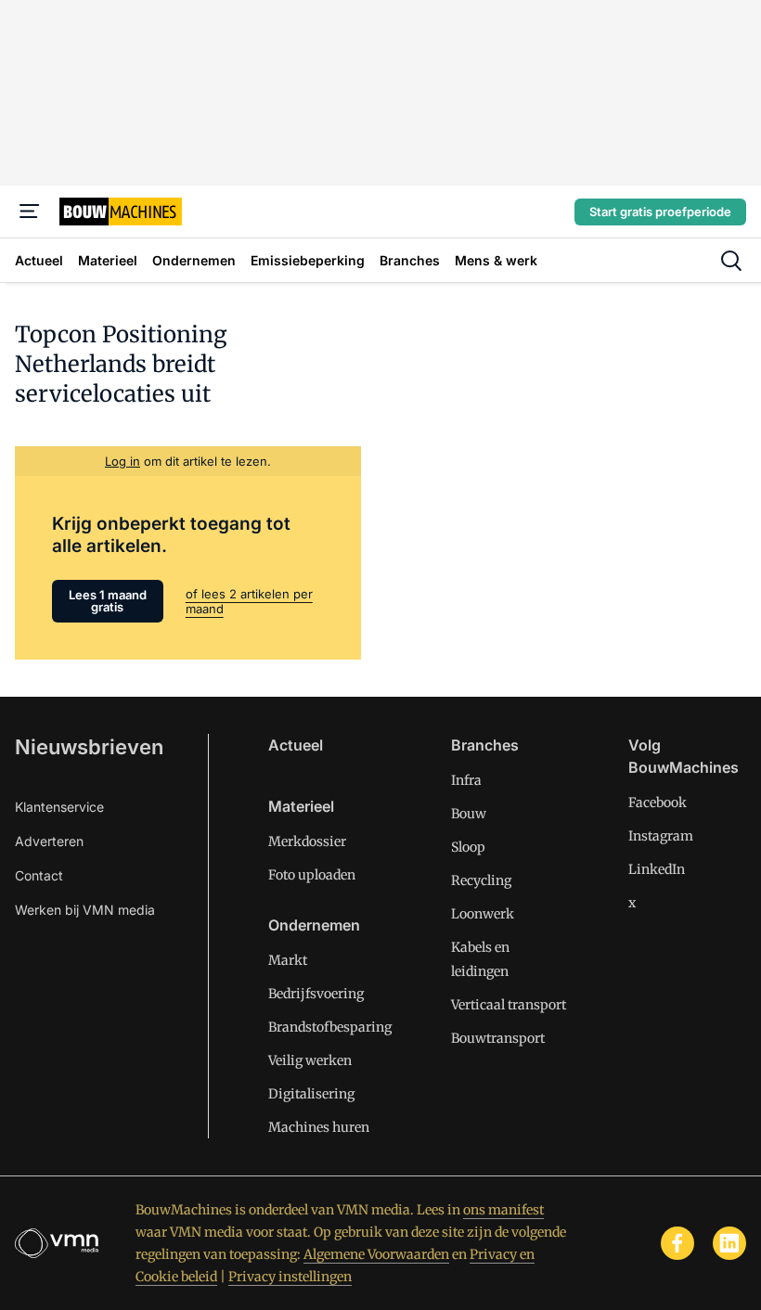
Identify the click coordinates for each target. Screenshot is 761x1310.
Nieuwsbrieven (89, 747)
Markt (287, 960)
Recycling (481, 880)
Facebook (657, 802)
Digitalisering (311, 1093)
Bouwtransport (498, 1038)
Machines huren (318, 1127)
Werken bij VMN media (85, 910)
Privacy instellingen (290, 1276)
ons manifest (503, 1209)
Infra (466, 780)
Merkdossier (307, 841)
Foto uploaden (311, 875)
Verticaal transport (508, 1004)
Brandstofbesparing (330, 1027)
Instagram (660, 836)
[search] (731, 261)
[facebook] (677, 1243)
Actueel (295, 745)
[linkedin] (729, 1243)
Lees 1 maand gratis (108, 600)
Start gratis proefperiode (660, 211)
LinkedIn (656, 869)
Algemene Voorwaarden (376, 1254)
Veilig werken (310, 1060)
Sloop (468, 847)
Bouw (468, 813)
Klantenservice (59, 807)
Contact (39, 875)
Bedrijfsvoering (316, 993)
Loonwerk (482, 913)
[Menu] (30, 211)
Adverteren (49, 841)
